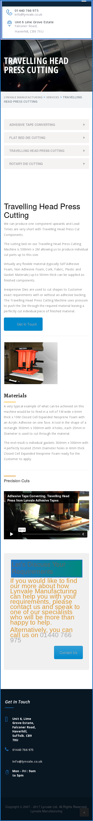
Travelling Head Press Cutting (36, 150)
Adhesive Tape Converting (32, 124)
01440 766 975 (41, 637)
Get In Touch (27, 324)
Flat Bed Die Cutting (27, 137)
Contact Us (68, 652)
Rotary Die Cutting (26, 163)
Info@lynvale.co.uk (27, 761)
